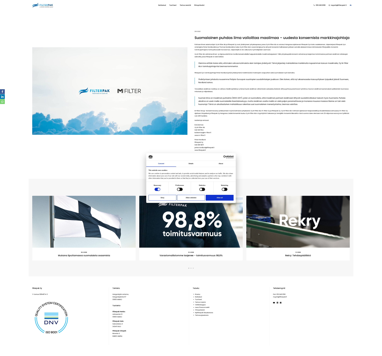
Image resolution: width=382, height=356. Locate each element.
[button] (84, 238)
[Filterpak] (42, 5)
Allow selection (191, 197)
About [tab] (221, 163)
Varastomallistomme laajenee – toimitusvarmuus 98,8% (191, 272)
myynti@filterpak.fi (339, 5)
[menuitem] (162, 5)
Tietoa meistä (185, 5)
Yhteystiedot (199, 5)
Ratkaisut (162, 5)
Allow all (220, 197)
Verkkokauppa (200, 321)
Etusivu (197, 311)
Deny (162, 197)
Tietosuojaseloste (202, 332)
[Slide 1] (189, 284)
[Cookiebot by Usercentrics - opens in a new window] (225, 156)
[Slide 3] (193, 284)
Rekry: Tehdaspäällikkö (298, 272)
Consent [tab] (161, 163)
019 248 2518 (320, 5)
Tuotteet (173, 5)
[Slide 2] (191, 284)
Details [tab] (191, 163)
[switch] (180, 189)
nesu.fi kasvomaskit (202, 324)
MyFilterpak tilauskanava (204, 329)
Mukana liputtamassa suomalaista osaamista (84, 272)
